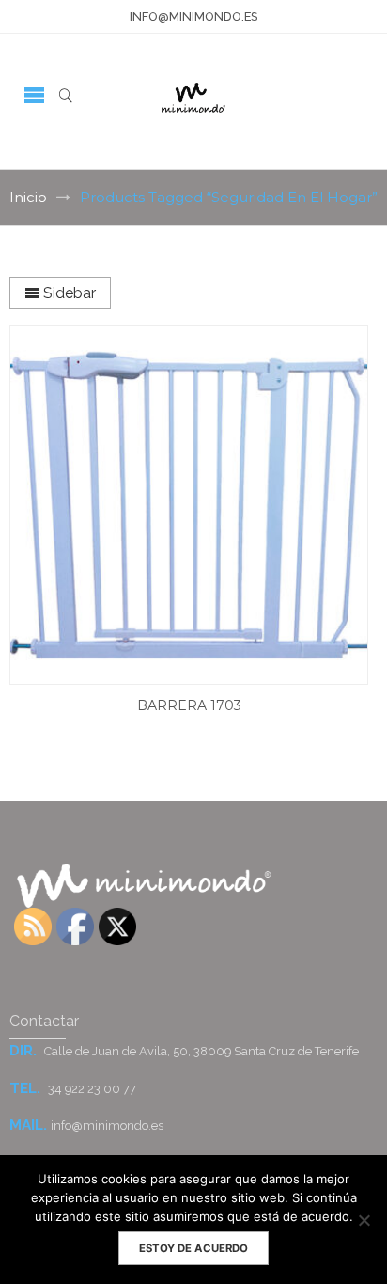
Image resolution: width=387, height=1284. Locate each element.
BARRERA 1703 (189, 705)
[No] (363, 1220)
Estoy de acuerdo (193, 1248)
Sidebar (67, 293)
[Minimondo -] (193, 94)
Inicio (28, 197)
